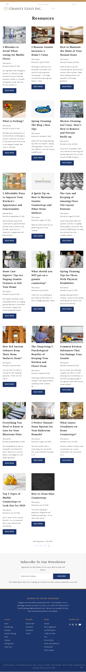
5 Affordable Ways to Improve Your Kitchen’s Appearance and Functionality (14, 201)
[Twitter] (76, 625)
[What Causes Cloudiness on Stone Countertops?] (71, 410)
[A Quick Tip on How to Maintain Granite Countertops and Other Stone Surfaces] (43, 181)
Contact (46, 624)
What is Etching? (13, 121)
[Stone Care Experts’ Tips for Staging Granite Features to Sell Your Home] (14, 259)
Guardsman (29, 630)
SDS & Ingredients (50, 627)
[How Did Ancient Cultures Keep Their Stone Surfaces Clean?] (14, 334)
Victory (28, 633)
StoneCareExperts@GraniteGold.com (31, 608)
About (6, 624)
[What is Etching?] (14, 109)
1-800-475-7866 (56, 605)
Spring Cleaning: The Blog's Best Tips (41, 125)
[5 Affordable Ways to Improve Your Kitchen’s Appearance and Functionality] (14, 181)
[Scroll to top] (81, 667)
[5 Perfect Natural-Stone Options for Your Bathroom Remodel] (43, 410)
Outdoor (7, 640)
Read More (9, 90)
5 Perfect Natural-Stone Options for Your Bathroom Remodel (42, 429)
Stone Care (8, 647)
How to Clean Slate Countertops (43, 496)
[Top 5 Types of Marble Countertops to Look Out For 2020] (14, 481)
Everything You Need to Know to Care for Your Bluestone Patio (13, 429)
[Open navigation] (7, 4)
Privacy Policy (49, 640)
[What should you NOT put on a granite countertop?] (43, 259)
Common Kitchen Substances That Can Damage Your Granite (71, 352)
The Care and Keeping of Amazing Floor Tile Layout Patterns (69, 201)
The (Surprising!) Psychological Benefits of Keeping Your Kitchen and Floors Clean (42, 356)
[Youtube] (80, 625)
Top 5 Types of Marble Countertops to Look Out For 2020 (14, 500)
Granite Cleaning (10, 633)
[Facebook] (70, 625)
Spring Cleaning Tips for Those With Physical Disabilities (70, 277)
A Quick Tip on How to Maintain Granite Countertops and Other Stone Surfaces (41, 203)
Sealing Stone (9, 643)
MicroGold (29, 627)
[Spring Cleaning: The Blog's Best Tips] (43, 109)
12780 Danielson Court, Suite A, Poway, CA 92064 (33, 665)
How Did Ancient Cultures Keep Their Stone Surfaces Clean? (13, 352)
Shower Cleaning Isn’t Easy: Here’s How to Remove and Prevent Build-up (70, 129)
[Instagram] (72, 625)
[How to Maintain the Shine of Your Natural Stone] (71, 35)
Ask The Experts (49, 630)
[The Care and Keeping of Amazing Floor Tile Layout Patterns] (71, 181)
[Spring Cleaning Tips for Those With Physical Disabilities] (71, 259)
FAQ (45, 637)
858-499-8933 (56, 665)
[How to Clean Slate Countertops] (43, 481)
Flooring (7, 630)
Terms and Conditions (51, 643)
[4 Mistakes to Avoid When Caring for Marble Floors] (14, 35)
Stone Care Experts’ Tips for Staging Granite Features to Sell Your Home (13, 279)
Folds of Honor (49, 650)
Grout (6, 637)
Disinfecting (8, 627)
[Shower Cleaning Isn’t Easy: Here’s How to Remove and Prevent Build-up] (71, 109)
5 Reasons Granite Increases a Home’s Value (42, 51)
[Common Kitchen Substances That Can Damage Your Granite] (71, 334)
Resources (43, 18)
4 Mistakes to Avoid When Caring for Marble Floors (13, 53)
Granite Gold (30, 624)
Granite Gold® (43, 4)
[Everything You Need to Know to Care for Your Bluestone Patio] (14, 410)
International (48, 647)
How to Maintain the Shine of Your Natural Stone (71, 51)
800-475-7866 (67, 665)
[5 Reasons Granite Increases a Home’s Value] (43, 35)
